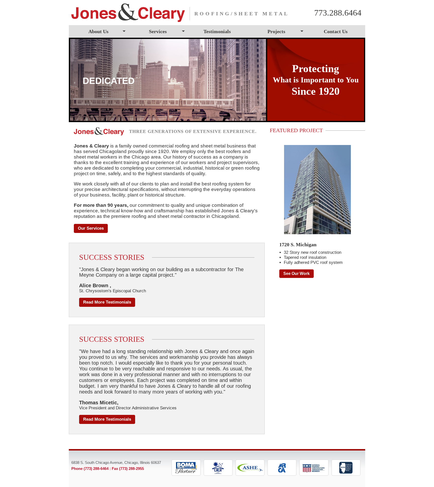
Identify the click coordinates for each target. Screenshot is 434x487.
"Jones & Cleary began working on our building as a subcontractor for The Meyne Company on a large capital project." (161, 272)
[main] (167, 278)
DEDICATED (109, 81)
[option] (168, 80)
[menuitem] (98, 31)
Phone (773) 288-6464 (89, 468)
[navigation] (217, 31)
